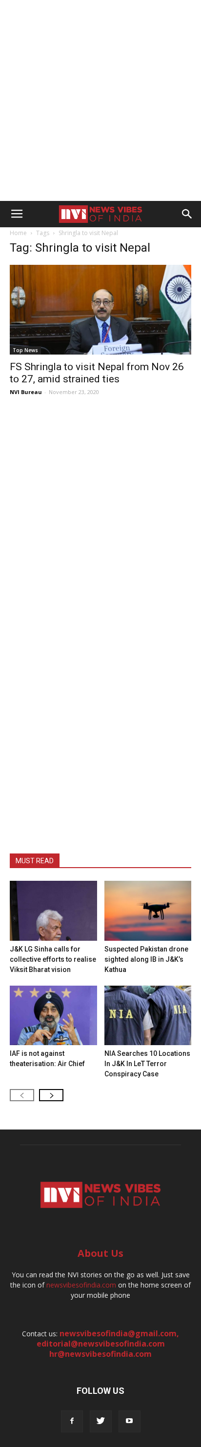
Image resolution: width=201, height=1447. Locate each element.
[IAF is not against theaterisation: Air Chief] (53, 1016)
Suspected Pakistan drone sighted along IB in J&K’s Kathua (146, 959)
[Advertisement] (100, 100)
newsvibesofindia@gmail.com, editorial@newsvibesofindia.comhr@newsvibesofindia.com (108, 1343)
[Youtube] (130, 1421)
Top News (25, 350)
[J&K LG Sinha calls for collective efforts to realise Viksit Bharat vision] (53, 911)
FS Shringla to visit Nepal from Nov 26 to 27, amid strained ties (97, 373)
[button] (187, 214)
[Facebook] (72, 1421)
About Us (100, 1253)
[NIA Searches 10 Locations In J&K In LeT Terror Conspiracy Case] (148, 1016)
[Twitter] (101, 1421)
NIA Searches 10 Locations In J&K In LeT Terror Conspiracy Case (147, 1064)
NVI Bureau (26, 392)
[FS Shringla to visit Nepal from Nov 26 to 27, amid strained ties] (100, 310)
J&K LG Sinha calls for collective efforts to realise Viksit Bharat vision (53, 959)
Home (18, 233)
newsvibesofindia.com (81, 1284)
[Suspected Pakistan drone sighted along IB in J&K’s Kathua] (148, 911)
